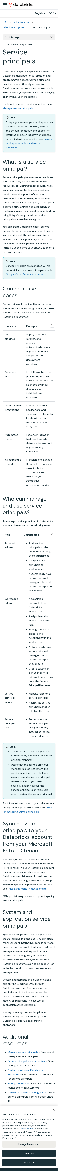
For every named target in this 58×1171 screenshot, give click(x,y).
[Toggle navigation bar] (5, 4)
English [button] (39, 13)
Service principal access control (26, 1061)
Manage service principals (18, 108)
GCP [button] (51, 13)
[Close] (53, 1109)
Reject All (29, 1153)
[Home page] (6, 22)
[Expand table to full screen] (52, 325)
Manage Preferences (29, 1144)
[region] (29, 1137)
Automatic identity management (27, 888)
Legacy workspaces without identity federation (29, 143)
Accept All (29, 1162)
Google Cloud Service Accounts (25, 274)
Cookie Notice (26, 1128)
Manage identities (18, 1083)
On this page (12, 37)
